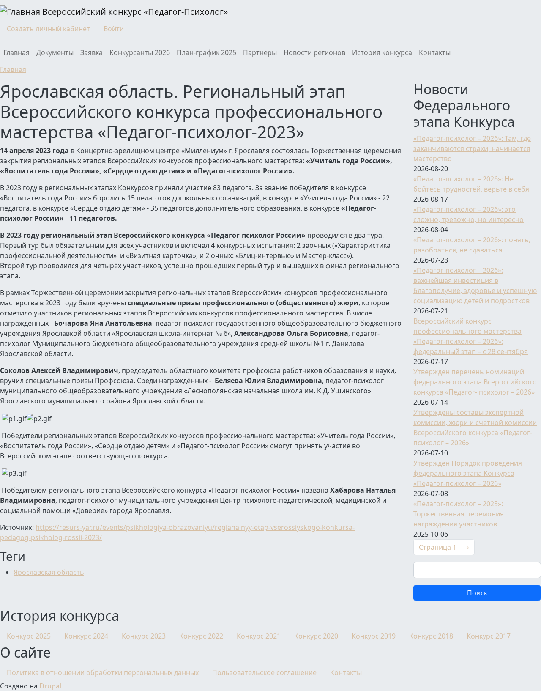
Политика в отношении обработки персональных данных (103, 672)
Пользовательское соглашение (264, 672)
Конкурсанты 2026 (139, 52)
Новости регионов (314, 52)
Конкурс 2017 (489, 636)
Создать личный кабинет (48, 28)
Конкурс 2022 (201, 636)
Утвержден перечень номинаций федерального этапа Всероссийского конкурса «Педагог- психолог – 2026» (475, 382)
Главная (16, 52)
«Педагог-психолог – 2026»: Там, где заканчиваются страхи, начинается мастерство (472, 148)
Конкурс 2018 (431, 636)
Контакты (435, 52)
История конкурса (382, 52)
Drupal (50, 686)
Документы (55, 52)
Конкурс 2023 (144, 636)
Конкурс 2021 (259, 636)
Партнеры (260, 52)
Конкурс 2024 (86, 636)
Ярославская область (49, 572)
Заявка (91, 52)
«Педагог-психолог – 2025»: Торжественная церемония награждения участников (458, 514)
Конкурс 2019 (374, 636)
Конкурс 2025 (29, 636)
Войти (114, 28)
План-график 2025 (206, 52)
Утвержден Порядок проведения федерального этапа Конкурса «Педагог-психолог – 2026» (467, 473)
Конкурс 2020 (316, 636)
